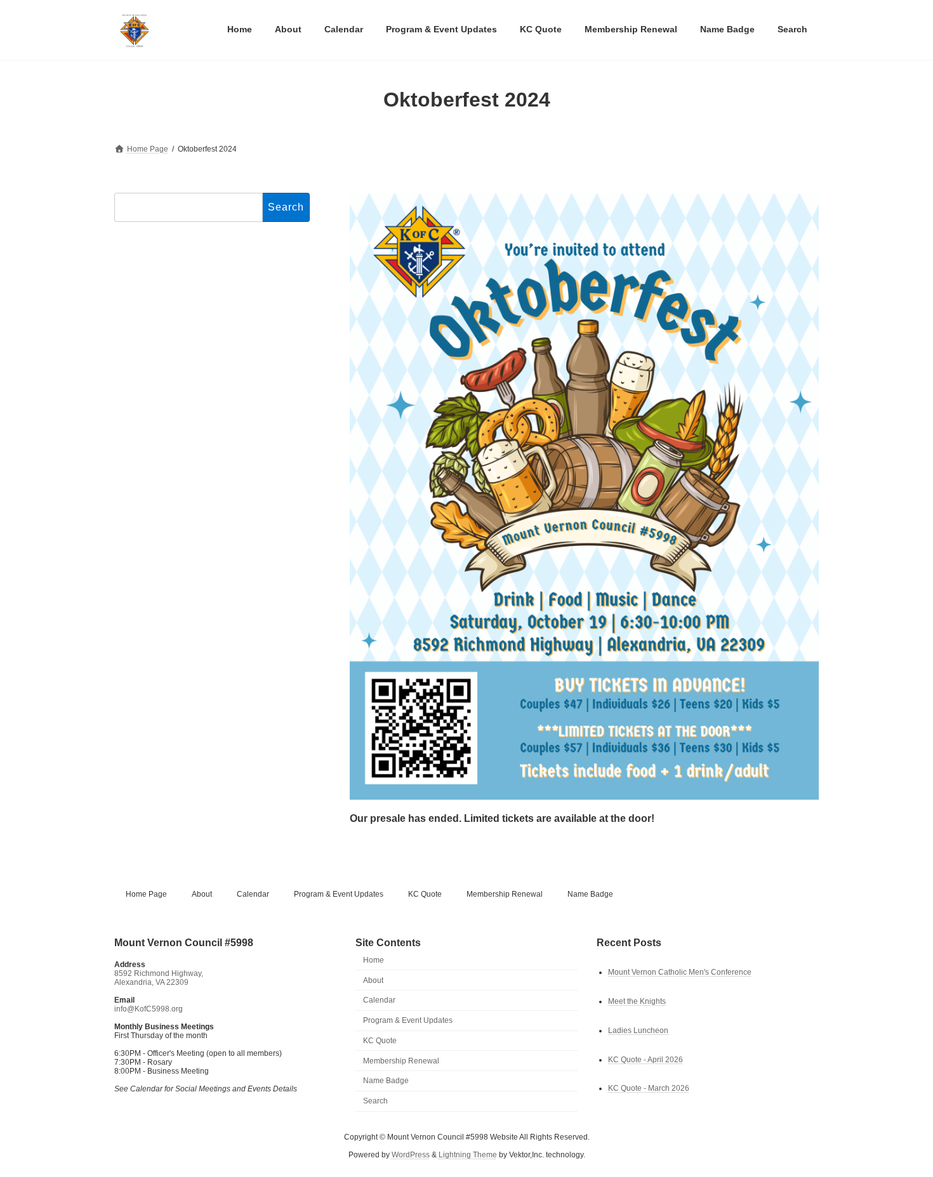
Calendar (253, 894)
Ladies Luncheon (638, 1029)
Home (373, 960)
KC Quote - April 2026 (645, 1059)
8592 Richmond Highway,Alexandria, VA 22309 (158, 978)
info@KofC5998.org (148, 1009)
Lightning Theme (468, 1154)
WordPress (411, 1154)
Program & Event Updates (338, 894)
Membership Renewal (504, 894)
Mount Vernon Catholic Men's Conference (679, 971)
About (202, 894)
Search (375, 1100)
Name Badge (590, 894)
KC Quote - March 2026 (648, 1088)
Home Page (146, 894)
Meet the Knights (637, 1000)
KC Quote (425, 894)
